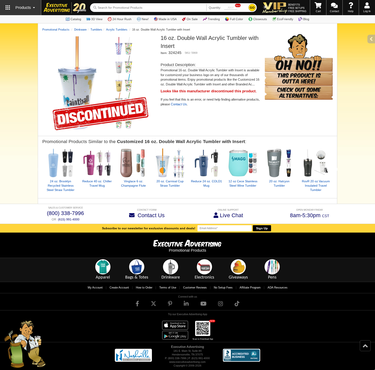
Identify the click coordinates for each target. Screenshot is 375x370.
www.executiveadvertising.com (187, 361)
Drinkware (80, 29)
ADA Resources (278, 287)
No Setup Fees (223, 287)
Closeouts (260, 19)
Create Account (119, 287)
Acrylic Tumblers (116, 29)
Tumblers (96, 29)
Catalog (76, 19)
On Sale (192, 19)
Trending (214, 19)
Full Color (236, 19)
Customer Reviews (195, 287)
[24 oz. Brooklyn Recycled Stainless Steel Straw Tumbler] (60, 163)
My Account (95, 287)
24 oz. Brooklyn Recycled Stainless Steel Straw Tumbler (60, 185)
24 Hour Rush (122, 19)
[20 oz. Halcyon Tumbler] (279, 163)
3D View (96, 19)
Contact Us (179, 104)
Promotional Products (55, 29)
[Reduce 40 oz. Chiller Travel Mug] (97, 163)
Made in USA (168, 19)
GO (252, 7)
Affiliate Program (250, 287)
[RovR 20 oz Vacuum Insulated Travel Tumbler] (316, 163)
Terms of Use (167, 287)
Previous (39, 169)
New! (145, 19)
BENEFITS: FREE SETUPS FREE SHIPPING (297, 8)
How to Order (144, 287)
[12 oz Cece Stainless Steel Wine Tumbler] (243, 163)
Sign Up (262, 228)
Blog (306, 19)
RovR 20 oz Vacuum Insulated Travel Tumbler (316, 185)
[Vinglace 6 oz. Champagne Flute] (133, 163)
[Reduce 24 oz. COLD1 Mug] (206, 163)
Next (336, 169)
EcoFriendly (285, 19)
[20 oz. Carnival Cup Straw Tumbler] (170, 163)
